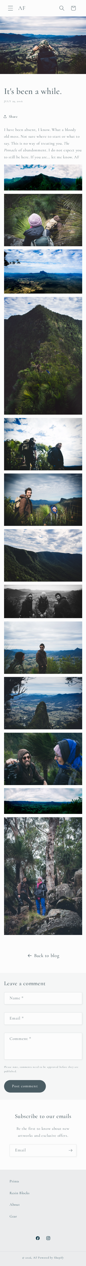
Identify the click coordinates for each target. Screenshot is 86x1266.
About (15, 1204)
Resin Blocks (20, 1193)
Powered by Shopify (51, 1257)
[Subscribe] (70, 1150)
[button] (10, 8)
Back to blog (46, 956)
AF (35, 1257)
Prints (14, 1181)
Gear (13, 1216)
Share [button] (13, 116)
